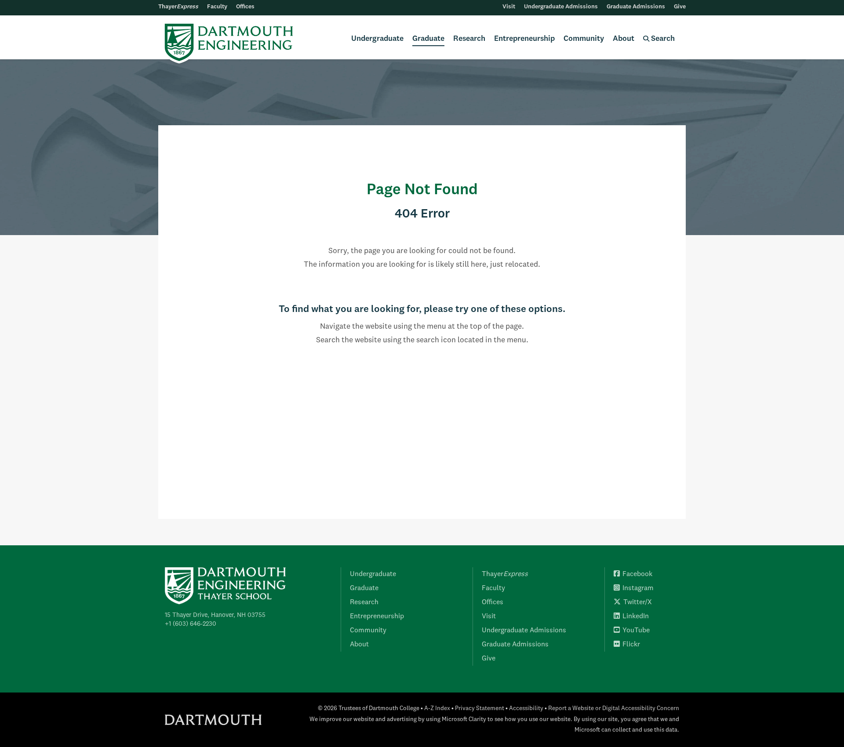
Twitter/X (637, 602)
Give (680, 7)
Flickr (631, 644)
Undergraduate (377, 39)
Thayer (178, 7)
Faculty (217, 7)
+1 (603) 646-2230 (190, 624)
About (623, 39)
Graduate (428, 39)
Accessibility (526, 708)
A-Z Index (437, 708)
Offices (245, 7)
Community (584, 39)
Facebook (637, 574)
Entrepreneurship (524, 39)
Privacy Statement (479, 708)
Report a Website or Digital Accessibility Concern (613, 708)
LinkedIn (635, 616)
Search (662, 39)
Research (469, 39)
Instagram (638, 588)
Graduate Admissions (636, 7)
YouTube (636, 630)
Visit (508, 7)
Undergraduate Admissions (561, 7)
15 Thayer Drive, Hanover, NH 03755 (215, 615)
